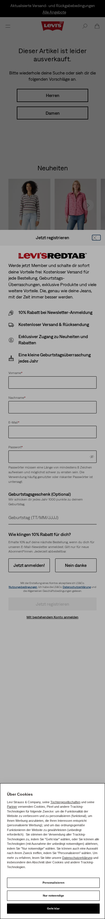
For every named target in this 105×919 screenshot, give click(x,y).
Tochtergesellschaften (65, 802)
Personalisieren (53, 882)
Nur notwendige (53, 895)
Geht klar (53, 908)
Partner (12, 806)
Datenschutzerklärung (77, 857)
